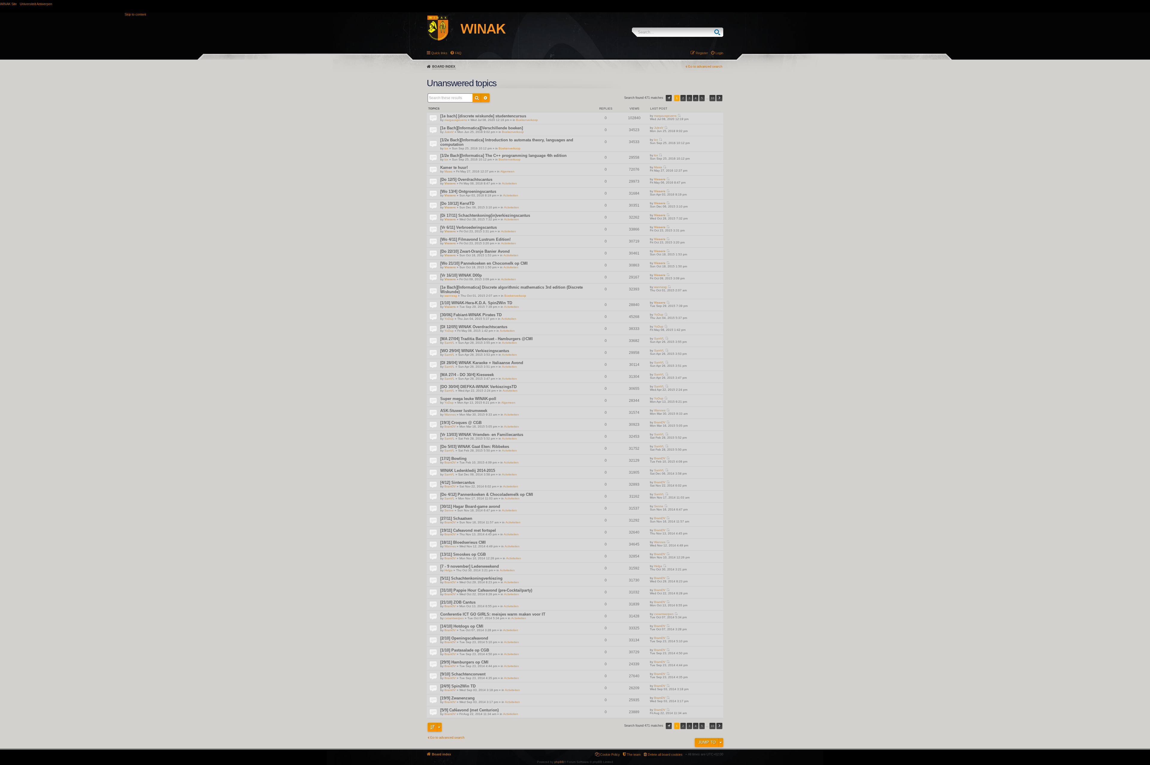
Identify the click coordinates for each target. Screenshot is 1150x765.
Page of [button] (669, 98)
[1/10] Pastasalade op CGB (464, 650)
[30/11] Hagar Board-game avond (470, 506)
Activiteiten (509, 183)
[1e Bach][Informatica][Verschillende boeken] (481, 128)
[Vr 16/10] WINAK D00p (461, 275)
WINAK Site (8, 4)
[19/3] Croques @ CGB (461, 422)
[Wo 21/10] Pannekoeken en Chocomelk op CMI (484, 263)
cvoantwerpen (454, 618)
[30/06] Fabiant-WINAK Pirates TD (471, 315)
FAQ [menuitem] (458, 53)
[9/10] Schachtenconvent (462, 674)
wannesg (450, 295)
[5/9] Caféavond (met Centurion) (469, 710)
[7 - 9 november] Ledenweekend (469, 566)
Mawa (448, 171)
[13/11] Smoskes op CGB (463, 554)
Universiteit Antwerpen (36, 4)
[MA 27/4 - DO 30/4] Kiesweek (467, 374)
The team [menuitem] (634, 754)
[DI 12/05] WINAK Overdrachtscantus (473, 327)
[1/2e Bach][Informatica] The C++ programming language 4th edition (503, 155)
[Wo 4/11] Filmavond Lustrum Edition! (475, 239)
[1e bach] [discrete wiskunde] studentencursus (483, 116)
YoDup (449, 318)
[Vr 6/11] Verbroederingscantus (468, 227)
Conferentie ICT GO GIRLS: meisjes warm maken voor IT (492, 614)
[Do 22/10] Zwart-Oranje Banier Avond (475, 251)
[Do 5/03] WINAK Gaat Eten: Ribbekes (474, 446)
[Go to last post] (679, 115)
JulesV (449, 132)
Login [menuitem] (719, 53)
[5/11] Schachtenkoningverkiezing (471, 578)
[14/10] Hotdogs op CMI (461, 626)
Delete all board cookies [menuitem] (665, 754)
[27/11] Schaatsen (456, 518)
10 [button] (712, 98)
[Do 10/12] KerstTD (457, 203)
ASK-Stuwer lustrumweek (463, 410)
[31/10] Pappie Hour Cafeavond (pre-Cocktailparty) (486, 590)
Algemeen (507, 171)
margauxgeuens (455, 120)
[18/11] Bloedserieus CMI (463, 542)
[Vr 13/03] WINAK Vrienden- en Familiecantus (481, 434)
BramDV (450, 426)
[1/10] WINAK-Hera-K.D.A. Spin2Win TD (476, 303)
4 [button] (696, 98)
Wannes (450, 414)
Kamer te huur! (454, 167)
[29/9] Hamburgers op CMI (464, 662)
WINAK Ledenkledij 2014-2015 (467, 470)
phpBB (559, 762)
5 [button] (702, 98)
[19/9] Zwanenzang (457, 698)
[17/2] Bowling (453, 458)
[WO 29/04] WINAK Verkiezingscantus (474, 351)
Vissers (450, 183)
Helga (448, 570)
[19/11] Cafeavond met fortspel (468, 530)
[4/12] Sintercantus (457, 482)
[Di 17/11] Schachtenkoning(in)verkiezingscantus (485, 215)
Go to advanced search (705, 66)
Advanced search (485, 97)
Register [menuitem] (702, 53)
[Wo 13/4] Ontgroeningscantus (468, 191)
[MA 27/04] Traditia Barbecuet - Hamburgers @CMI (486, 339)
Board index (443, 66)
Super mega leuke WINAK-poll (468, 398)
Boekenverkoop (527, 120)
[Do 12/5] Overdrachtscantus (466, 179)
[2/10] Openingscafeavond (464, 638)
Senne (449, 510)
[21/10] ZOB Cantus (458, 602)
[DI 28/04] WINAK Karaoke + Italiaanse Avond (481, 362)
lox (446, 148)
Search (718, 32)
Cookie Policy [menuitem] (610, 754)
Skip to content (135, 14)
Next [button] (719, 98)
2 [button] (683, 98)
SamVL (449, 342)
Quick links (439, 53)
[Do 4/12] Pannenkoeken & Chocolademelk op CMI (486, 494)
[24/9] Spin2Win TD (458, 686)
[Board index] (473, 29)
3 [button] (689, 98)
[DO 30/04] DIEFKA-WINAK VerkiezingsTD (478, 386)
